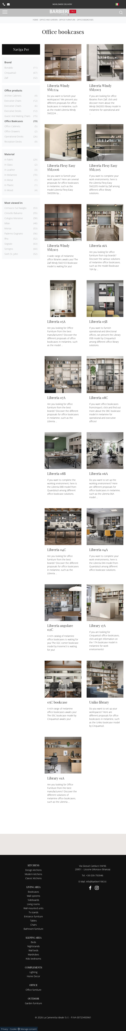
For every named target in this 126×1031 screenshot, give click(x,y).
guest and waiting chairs (17, 116)
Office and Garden (49, 19)
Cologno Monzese (13, 218)
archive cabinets (12, 95)
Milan (7, 223)
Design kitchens (33, 870)
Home (35, 19)
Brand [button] (7, 62)
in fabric (8, 159)
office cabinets (12, 126)
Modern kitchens (33, 874)
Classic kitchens (33, 878)
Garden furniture (33, 1003)
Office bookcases (85, 19)
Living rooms (33, 904)
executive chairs (12, 100)
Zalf (6, 77)
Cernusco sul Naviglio (15, 208)
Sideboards (33, 900)
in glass (8, 164)
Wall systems (33, 895)
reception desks (13, 141)
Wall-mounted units (33, 908)
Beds (33, 942)
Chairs (33, 924)
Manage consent (29, 1029)
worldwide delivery (62, 4)
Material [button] (9, 154)
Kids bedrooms (33, 958)
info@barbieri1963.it (96, 881)
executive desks (12, 111)
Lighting (33, 972)
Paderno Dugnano (13, 233)
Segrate (8, 243)
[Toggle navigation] (4, 12)
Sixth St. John (11, 253)
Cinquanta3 (10, 72)
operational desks (13, 136)
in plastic (9, 185)
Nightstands (33, 946)
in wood (8, 190)
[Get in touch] (8, 4)
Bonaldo (8, 67)
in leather (9, 169)
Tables (33, 920)
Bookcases (33, 891)
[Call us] (4, 4)
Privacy (4, 1029)
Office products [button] (13, 90)
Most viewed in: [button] (13, 202)
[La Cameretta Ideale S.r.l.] (63, 12)
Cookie (13, 1029)
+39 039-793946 (94, 875)
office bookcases (13, 121)
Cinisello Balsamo (13, 213)
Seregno (8, 248)
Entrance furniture (33, 916)
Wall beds (33, 950)
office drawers (12, 131)
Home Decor (33, 976)
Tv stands (33, 912)
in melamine (10, 174)
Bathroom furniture (33, 928)
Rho (6, 238)
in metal (8, 180)
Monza (7, 228)
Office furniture (67, 19)
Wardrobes (33, 954)
